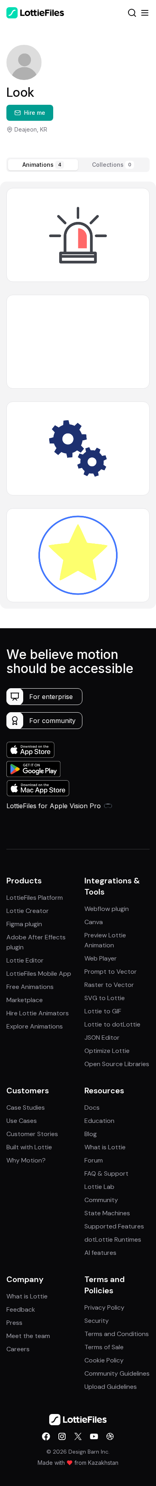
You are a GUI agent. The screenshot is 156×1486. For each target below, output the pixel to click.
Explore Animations (34, 1026)
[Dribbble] (110, 1436)
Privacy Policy (104, 1307)
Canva (93, 922)
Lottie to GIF (102, 1011)
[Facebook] (46, 1436)
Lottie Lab (99, 1186)
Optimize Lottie (107, 1051)
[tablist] (78, 165)
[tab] (43, 164)
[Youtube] (94, 1436)
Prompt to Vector (110, 971)
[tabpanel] (78, 395)
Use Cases (21, 1120)
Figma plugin (24, 924)
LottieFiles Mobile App (38, 973)
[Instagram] (62, 1436)
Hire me (34, 112)
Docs (92, 1107)
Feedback (20, 1309)
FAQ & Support (106, 1173)
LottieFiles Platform (34, 897)
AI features (100, 1252)
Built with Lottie (29, 1147)
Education (99, 1120)
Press (14, 1322)
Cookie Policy (104, 1360)
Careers (18, 1349)
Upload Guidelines (110, 1386)
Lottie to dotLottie (112, 1024)
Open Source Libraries (116, 1064)
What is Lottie (105, 1147)
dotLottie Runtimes (112, 1239)
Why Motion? (26, 1160)
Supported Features (114, 1226)
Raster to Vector (109, 985)
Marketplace (24, 1000)
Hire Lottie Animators (37, 1013)
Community (101, 1200)
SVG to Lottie (104, 998)
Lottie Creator (27, 911)
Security (96, 1320)
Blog (90, 1134)
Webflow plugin (106, 909)
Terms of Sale (104, 1347)
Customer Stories (32, 1134)
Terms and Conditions (116, 1334)
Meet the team (28, 1336)
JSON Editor (102, 1037)
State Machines (107, 1213)
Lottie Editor (25, 960)
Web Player (100, 958)
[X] (78, 1436)
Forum (93, 1160)
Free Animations (30, 987)
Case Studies (25, 1107)
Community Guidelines (117, 1373)
